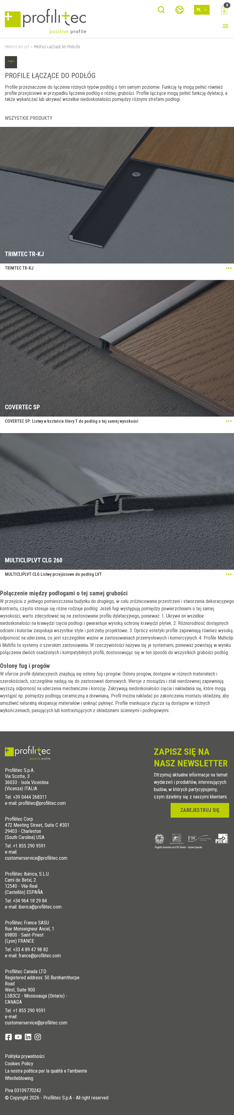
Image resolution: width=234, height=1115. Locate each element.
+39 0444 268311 (30, 797)
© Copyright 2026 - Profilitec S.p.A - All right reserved (56, 1097)
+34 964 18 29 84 (30, 901)
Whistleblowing (19, 1078)
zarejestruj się (199, 810)
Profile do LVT (17, 47)
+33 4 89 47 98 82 (30, 949)
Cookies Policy (19, 1063)
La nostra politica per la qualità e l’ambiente (46, 1071)
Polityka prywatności (24, 1056)
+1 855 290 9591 (29, 846)
